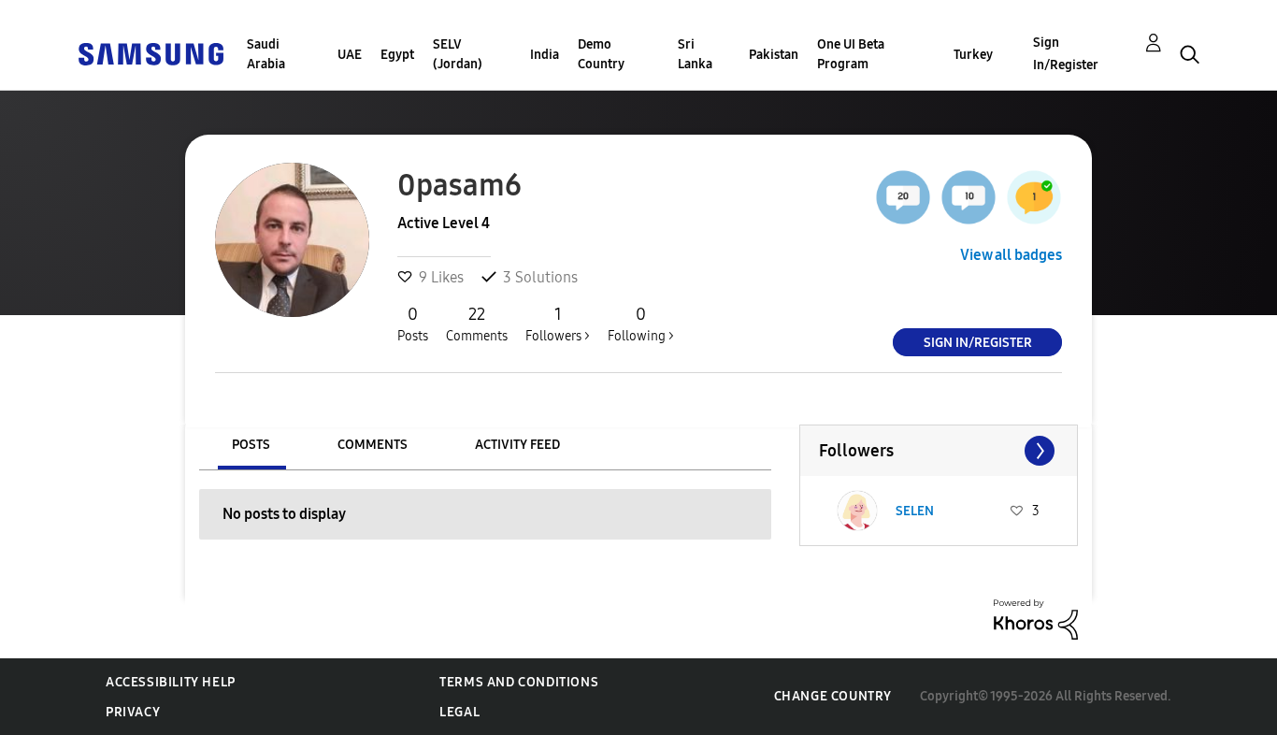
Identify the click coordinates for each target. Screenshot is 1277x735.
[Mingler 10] (968, 197)
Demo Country (601, 54)
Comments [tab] (372, 445)
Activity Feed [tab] (517, 445)
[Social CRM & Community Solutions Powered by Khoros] (1036, 618)
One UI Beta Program (850, 54)
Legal (459, 712)
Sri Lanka (695, 54)
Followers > (557, 324)
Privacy (133, 712)
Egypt (397, 55)
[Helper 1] (1034, 197)
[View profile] (857, 510)
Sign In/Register (1065, 54)
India (544, 55)
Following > (641, 324)
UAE (349, 55)
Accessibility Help (171, 682)
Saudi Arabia (266, 54)
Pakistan (773, 55)
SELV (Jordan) (457, 54)
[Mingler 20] (903, 197)
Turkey (973, 55)
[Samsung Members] (150, 53)
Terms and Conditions (518, 682)
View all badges (1011, 255)
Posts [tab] (251, 445)
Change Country (833, 696)
